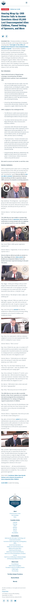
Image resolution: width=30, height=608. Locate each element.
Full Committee (15, 515)
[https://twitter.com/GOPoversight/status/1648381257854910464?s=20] (15, 190)
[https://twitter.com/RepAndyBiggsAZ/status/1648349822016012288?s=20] (15, 273)
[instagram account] (11, 600)
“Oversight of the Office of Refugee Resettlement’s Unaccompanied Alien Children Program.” (14, 46)
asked (17, 419)
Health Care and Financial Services (15, 546)
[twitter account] (7, 600)
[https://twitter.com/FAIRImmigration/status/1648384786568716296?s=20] (15, 233)
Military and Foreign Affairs (15, 548)
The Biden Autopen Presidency (15, 574)
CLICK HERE (4, 483)
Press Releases (15, 564)
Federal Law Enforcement (15, 550)
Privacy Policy (5, 591)
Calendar (15, 522)
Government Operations (15, 545)
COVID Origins (15, 569)
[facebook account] (4, 600)
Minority (15, 581)
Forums (15, 531)
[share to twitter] (3, 36)
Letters (15, 525)
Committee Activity (15, 520)
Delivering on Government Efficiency (15, 551)
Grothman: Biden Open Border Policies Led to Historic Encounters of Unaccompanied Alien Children (13, 477)
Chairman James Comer (15, 513)
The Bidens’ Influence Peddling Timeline (15, 567)
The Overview (15, 571)
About (15, 511)
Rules (15, 517)
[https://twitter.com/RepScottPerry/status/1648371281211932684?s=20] (15, 325)
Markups (15, 527)
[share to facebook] (6, 36)
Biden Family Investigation (15, 565)
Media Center (15, 561)
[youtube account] (15, 600)
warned (16, 309)
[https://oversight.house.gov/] (2, 3)
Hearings (15, 524)
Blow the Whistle (15, 577)
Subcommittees (15, 536)
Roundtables (15, 532)
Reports (15, 529)
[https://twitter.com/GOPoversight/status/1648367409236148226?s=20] (15, 439)
